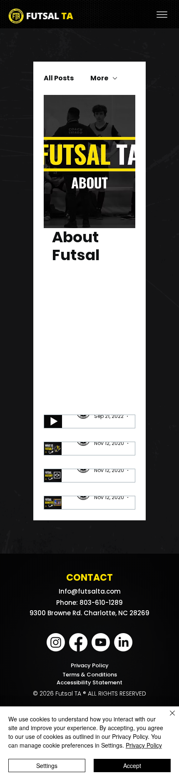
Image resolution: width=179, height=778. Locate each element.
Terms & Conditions (89, 675)
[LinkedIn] (123, 642)
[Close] (167, 718)
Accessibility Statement (89, 682)
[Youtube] (101, 642)
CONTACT (89, 577)
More (99, 78)
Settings (46, 765)
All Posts (59, 78)
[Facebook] (78, 642)
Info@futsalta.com (90, 591)
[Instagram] (56, 642)
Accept (132, 765)
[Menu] (162, 15)
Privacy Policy (90, 665)
